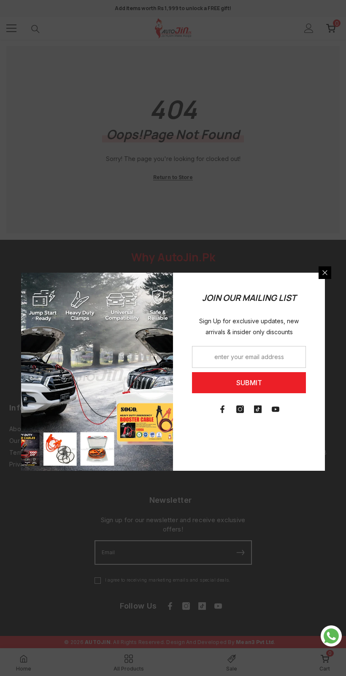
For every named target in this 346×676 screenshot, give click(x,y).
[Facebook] (222, 409)
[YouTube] (275, 409)
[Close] (325, 272)
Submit (249, 382)
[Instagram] (240, 409)
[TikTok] (258, 409)
